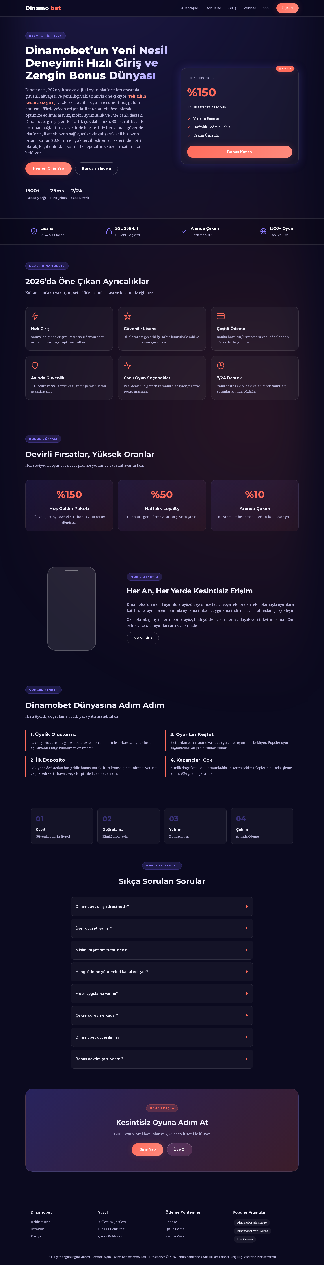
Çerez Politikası (110, 1236)
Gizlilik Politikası (111, 1229)
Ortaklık (37, 1229)
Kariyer (37, 1236)
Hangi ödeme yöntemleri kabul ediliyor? (112, 972)
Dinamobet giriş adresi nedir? (102, 906)
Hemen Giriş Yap (48, 168)
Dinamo (43, 8)
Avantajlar (189, 8)
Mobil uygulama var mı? (97, 994)
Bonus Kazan (239, 152)
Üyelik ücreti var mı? (94, 928)
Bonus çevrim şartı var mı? (99, 1059)
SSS (266, 8)
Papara (171, 1222)
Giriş (232, 8)
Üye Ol (287, 8)
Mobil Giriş (143, 638)
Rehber (249, 8)
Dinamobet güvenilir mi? (98, 1037)
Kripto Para (174, 1236)
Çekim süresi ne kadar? (97, 1015)
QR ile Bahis (174, 1229)
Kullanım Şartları (112, 1222)
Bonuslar (213, 8)
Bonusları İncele (96, 169)
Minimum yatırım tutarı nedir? (102, 950)
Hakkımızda (40, 1222)
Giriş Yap (147, 1149)
